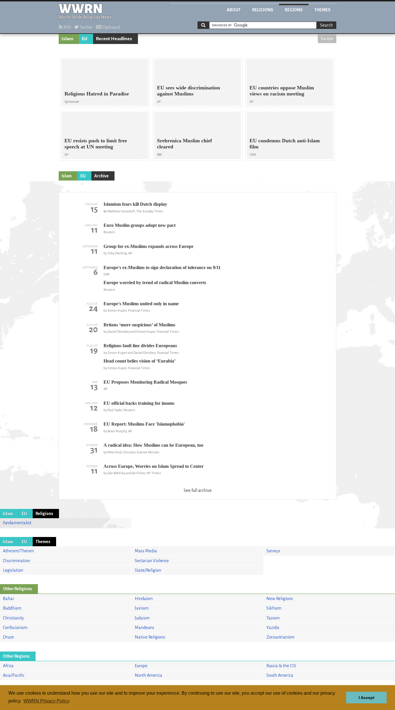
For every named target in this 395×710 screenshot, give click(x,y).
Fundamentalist (17, 522)
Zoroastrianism (280, 637)
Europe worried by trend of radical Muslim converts (155, 282)
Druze (8, 637)
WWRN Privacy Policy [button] (46, 700)
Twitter (86, 27)
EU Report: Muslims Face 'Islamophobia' (144, 424)
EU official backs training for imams (139, 403)
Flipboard (110, 27)
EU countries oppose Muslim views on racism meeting (282, 91)
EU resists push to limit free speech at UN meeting (95, 144)
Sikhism (273, 608)
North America (148, 675)
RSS (67, 27)
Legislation (13, 570)
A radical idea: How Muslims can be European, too (153, 445)
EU (84, 38)
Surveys (273, 551)
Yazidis (272, 627)
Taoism (273, 618)
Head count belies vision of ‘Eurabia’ (140, 360)
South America (279, 675)
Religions (262, 10)
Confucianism (15, 627)
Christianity (13, 618)
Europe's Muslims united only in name (141, 303)
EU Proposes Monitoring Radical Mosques (145, 382)
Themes (322, 10)
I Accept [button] (366, 697)
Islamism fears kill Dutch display (135, 204)
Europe (327, 38)
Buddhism (12, 608)
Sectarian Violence (152, 560)
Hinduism (144, 598)
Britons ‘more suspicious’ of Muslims (139, 324)
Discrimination (16, 560)
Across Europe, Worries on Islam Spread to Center (154, 466)
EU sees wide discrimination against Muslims (188, 91)
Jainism (142, 608)
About (234, 10)
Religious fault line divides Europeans (140, 345)
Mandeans (144, 627)
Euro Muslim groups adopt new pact (140, 225)
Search (326, 25)
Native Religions (150, 637)
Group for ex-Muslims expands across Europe (148, 246)
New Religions (279, 598)
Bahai (8, 598)
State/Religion (148, 570)
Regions (294, 10)
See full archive (198, 490)
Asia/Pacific (13, 675)
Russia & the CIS (281, 665)
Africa (8, 665)
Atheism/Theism (18, 551)
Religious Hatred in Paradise (96, 94)
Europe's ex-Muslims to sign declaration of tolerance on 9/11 (162, 267)
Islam (67, 38)
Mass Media (146, 551)
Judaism (142, 618)
